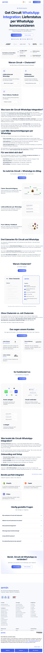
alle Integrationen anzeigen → (37, 474)
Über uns (32, 630)
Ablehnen (8, 650)
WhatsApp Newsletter (4, 609)
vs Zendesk (33, 604)
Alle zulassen (35, 650)
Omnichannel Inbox (4, 623)
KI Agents (2, 618)
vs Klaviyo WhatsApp (34, 616)
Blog (1, 630)
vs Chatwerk (33, 612)
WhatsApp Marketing (4, 604)
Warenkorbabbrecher (19, 605)
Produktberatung (18, 611)
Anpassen (21, 650)
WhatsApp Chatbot (4, 612)
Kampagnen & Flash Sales (20, 607)
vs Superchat (33, 608)
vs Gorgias (32, 607)
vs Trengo (32, 609)
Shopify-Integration (4, 616)
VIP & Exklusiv (18, 609)
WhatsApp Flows (4, 611)
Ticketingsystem (4, 622)
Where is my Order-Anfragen (20, 612)
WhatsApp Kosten (4, 615)
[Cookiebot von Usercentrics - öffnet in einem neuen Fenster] (37, 632)
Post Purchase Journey (20, 608)
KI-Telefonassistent (4, 619)
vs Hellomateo (33, 611)
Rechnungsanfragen (19, 616)
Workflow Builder (4, 620)
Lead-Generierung (19, 604)
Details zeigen (37, 646)
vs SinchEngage (33, 615)
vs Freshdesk (33, 605)
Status (17, 630)
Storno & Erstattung (19, 615)
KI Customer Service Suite (5, 605)
